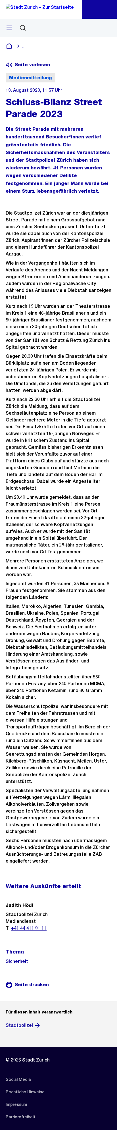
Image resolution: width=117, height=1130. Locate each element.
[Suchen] (22, 28)
